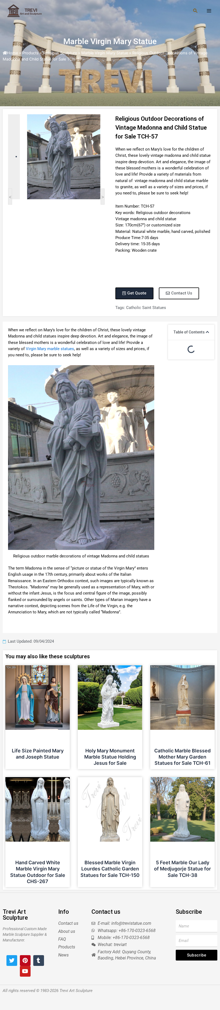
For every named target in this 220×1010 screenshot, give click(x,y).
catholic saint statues (146, 307)
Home (12, 53)
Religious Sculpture (60, 53)
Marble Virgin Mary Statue (110, 41)
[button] (207, 332)
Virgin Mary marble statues (50, 348)
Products (30, 53)
